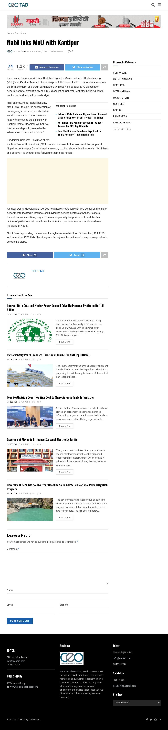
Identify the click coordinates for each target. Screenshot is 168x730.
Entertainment (122, 79)
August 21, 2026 (27, 314)
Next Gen (118, 104)
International (122, 91)
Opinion (117, 110)
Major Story (121, 98)
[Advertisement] (57, 181)
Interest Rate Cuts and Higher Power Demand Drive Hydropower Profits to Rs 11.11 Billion (82, 115)
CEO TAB (21, 51)
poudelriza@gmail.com (124, 686)
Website (64, 605)
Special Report (122, 122)
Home (9, 33)
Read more (64, 342)
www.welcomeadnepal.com (24, 687)
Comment (13, 549)
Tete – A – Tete (122, 129)
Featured (119, 85)
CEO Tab (13, 314)
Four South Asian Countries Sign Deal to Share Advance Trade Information (79, 132)
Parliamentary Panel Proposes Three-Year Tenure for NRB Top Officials (80, 124)
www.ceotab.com (69, 671)
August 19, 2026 (27, 493)
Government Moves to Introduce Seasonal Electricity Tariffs (42, 439)
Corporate (119, 73)
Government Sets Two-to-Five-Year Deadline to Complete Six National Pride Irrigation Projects (57, 487)
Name (10, 590)
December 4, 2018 (38, 51)
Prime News (20, 33)
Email (10, 605)
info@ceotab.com (16, 661)
